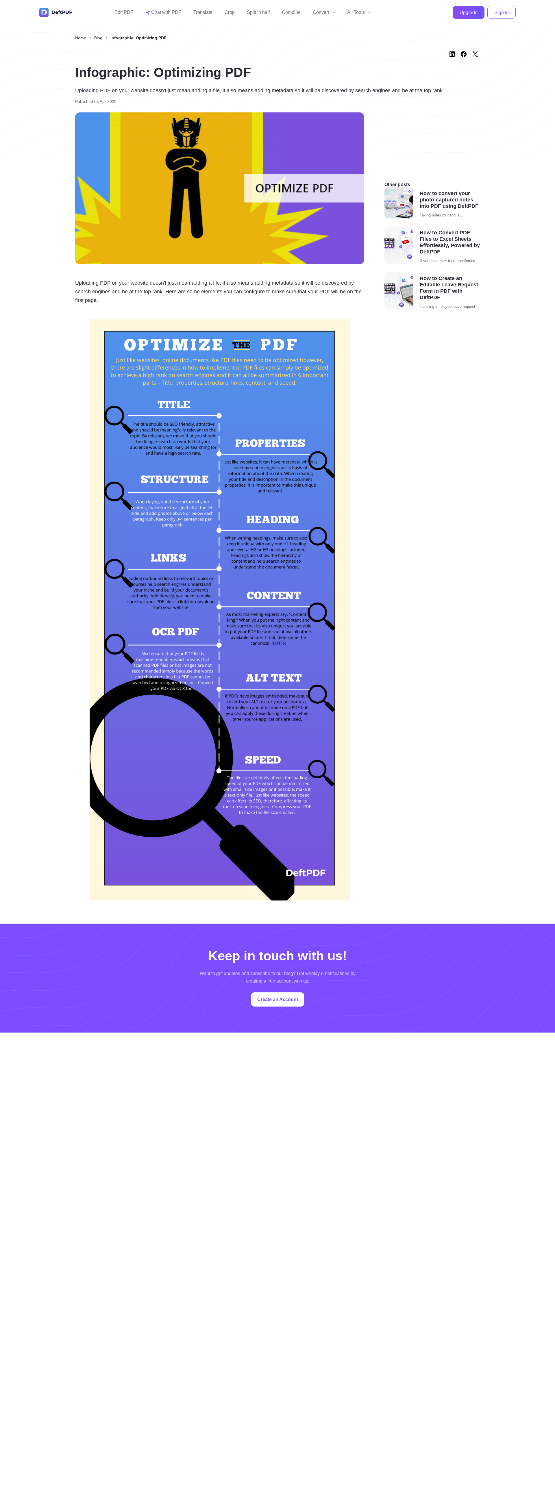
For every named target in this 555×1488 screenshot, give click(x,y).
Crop (230, 12)
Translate (202, 12)
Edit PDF (123, 12)
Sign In (501, 12)
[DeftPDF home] (55, 12)
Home (80, 38)
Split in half (258, 12)
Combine (291, 12)
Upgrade (469, 12)
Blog (98, 38)
